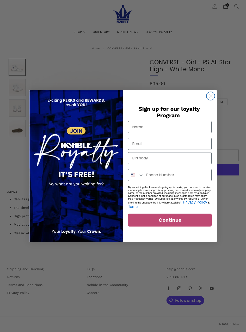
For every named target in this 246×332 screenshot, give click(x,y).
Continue (170, 220)
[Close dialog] (210, 96)
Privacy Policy (195, 202)
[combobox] (136, 175)
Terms (133, 206)
